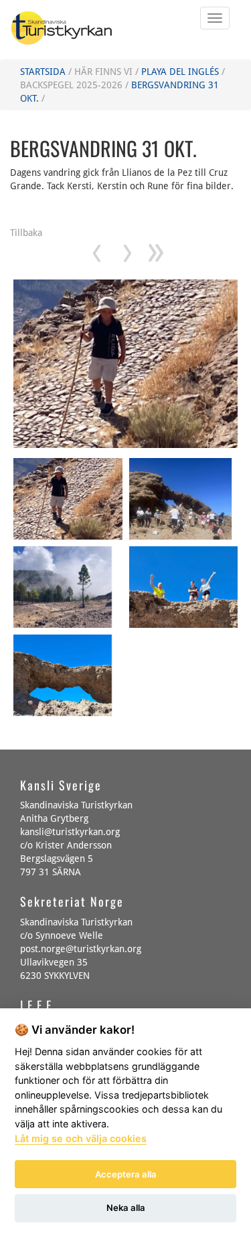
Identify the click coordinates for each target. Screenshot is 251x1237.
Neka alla (125, 1207)
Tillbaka (26, 232)
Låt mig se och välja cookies (81, 1138)
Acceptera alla (126, 1174)
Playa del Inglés (180, 71)
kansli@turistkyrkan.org (70, 831)
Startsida (43, 71)
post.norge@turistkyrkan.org (80, 948)
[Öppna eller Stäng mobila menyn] (215, 18)
